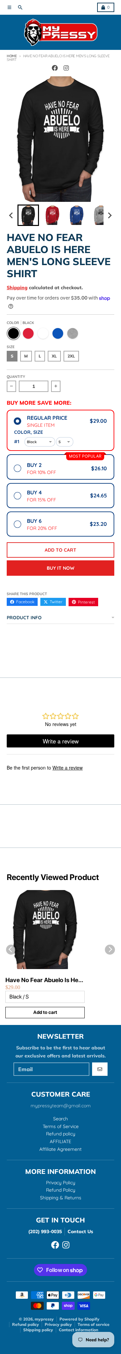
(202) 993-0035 (45, 1231)
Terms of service (94, 1324)
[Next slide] (109, 215)
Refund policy (25, 1324)
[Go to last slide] (11, 215)
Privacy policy (58, 1324)
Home (12, 56)
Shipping (17, 288)
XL (54, 356)
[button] (28, 215)
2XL (71, 356)
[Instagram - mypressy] (66, 68)
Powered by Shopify (79, 1319)
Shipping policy (38, 1329)
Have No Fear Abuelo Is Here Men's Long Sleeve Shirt (44, 980)
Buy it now (60, 568)
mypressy (44, 1319)
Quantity (16, 376)
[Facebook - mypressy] (54, 68)
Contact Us (80, 1231)
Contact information (78, 1329)
